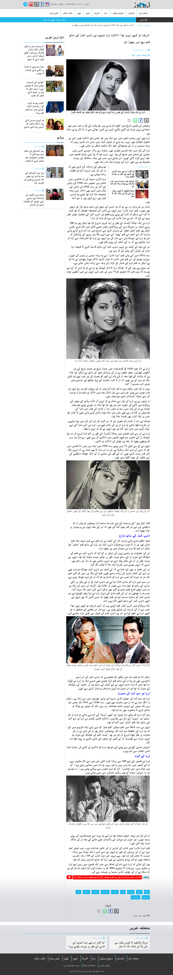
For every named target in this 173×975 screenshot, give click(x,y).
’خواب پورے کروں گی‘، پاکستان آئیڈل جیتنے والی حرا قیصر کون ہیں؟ (34, 108)
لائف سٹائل (67, 13)
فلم (78, 892)
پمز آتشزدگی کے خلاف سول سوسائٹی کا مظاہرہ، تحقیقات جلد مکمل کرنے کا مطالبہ (34, 156)
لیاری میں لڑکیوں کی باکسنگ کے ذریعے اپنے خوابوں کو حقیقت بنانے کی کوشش (33, 200)
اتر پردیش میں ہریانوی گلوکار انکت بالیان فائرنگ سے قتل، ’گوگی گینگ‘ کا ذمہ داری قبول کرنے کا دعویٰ (34, 52)
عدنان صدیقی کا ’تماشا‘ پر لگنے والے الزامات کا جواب (34, 70)
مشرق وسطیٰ (118, 13)
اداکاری (86, 892)
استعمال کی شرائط (89, 965)
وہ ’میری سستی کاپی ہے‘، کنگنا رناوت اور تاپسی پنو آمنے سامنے (34, 124)
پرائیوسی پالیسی (104, 965)
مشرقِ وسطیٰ (106, 958)
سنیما (139, 892)
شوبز (88, 13)
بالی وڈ (130, 892)
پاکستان (131, 13)
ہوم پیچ (147, 25)
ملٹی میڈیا (54, 13)
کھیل (79, 13)
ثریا (122, 892)
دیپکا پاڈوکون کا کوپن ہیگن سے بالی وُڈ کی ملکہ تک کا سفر (123, 193)
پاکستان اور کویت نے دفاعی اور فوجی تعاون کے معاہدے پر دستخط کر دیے (101, 19)
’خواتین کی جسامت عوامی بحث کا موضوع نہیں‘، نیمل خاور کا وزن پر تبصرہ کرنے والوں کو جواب (34, 89)
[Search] (25, 4)
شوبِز (75, 958)
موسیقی (95, 892)
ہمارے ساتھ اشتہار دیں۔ (71, 965)
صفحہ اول (143, 13)
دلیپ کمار (105, 892)
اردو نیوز (146, 897)
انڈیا (147, 892)
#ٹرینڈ (97, 13)
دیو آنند (115, 892)
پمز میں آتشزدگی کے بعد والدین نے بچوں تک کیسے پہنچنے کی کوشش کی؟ (34, 178)
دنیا (105, 13)
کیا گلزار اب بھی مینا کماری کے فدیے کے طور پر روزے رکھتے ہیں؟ (123, 174)
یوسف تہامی (135, 897)
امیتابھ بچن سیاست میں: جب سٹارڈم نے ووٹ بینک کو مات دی (122, 183)
